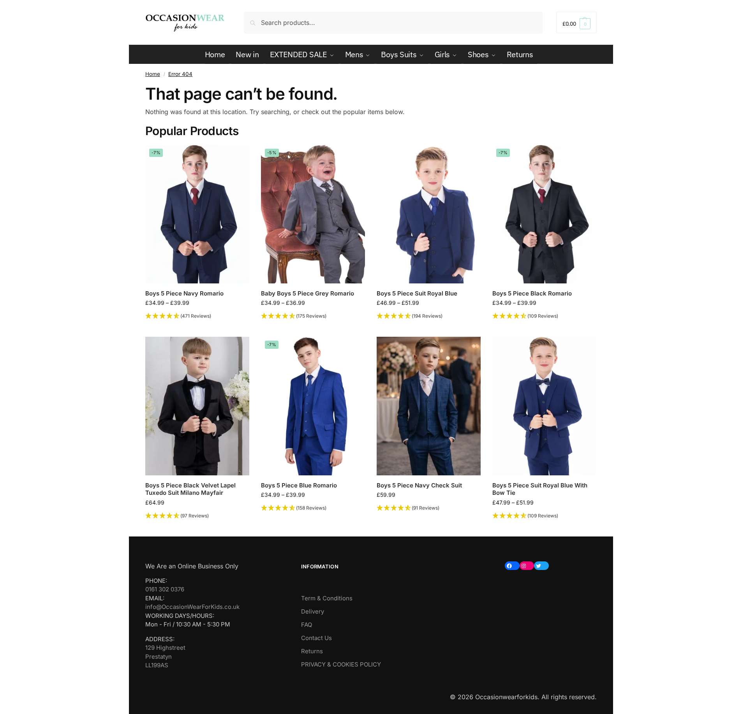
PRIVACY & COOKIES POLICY (341, 664)
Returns (312, 651)
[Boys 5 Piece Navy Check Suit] (429, 406)
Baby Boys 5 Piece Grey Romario (307, 293)
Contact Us (316, 638)
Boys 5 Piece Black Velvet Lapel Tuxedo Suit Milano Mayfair (190, 489)
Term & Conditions (326, 598)
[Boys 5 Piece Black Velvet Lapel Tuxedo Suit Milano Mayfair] (197, 406)
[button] (576, 22)
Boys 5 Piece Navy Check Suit (419, 485)
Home (152, 74)
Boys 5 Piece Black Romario (532, 293)
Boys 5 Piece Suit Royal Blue (417, 293)
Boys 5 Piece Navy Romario (184, 293)
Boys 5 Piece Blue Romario (299, 485)
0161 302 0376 (164, 589)
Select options (197, 328)
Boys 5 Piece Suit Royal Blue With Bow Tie (539, 489)
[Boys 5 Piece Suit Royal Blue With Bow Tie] (544, 406)
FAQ (306, 624)
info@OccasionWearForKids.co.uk (192, 606)
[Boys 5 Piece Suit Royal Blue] (429, 214)
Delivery (312, 611)
